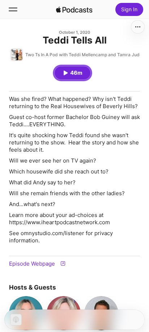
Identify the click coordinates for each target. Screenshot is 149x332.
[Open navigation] (13, 9)
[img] (74, 9)
